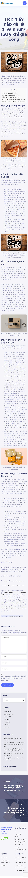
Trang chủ (18, 834)
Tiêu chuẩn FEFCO (20, 857)
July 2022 (7, 719)
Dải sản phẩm (4, 860)
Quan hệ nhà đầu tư (20, 839)
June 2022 (7, 722)
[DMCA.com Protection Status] (4, 839)
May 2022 (7, 724)
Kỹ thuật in (4, 857)
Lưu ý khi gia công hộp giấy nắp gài (13, 99)
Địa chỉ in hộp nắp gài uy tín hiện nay (14, 101)
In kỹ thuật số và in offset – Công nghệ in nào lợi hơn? (13, 739)
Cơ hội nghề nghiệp (20, 849)
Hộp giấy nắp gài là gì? (9, 93)
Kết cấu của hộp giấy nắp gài (11, 95)
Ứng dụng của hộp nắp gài (10, 97)
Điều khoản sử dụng (20, 868)
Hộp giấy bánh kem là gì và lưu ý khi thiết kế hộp (14, 758)
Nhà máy (17, 836)
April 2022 (7, 727)
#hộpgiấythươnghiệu (16, 616)
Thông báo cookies (20, 860)
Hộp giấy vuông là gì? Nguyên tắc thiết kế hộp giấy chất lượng (14, 750)
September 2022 (9, 714)
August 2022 (7, 717)
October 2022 (8, 711)
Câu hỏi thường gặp (20, 870)
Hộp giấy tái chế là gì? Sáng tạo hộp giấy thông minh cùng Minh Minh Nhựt (14, 744)
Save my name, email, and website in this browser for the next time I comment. (13, 678)
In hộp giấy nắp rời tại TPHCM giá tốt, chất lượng (13, 754)
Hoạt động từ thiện (20, 842)
